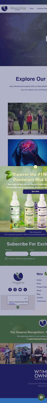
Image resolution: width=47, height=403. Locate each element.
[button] (35, 166)
